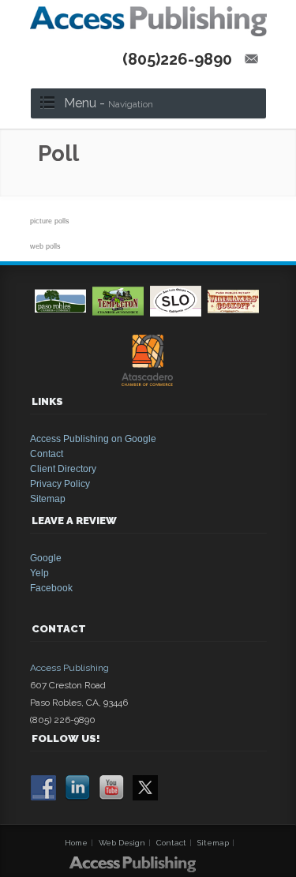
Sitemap (48, 498)
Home (76, 842)
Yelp (39, 573)
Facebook (51, 588)
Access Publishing (69, 667)
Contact (46, 453)
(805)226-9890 (177, 59)
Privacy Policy (60, 483)
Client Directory (63, 468)
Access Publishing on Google (93, 438)
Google (46, 558)
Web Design (122, 842)
